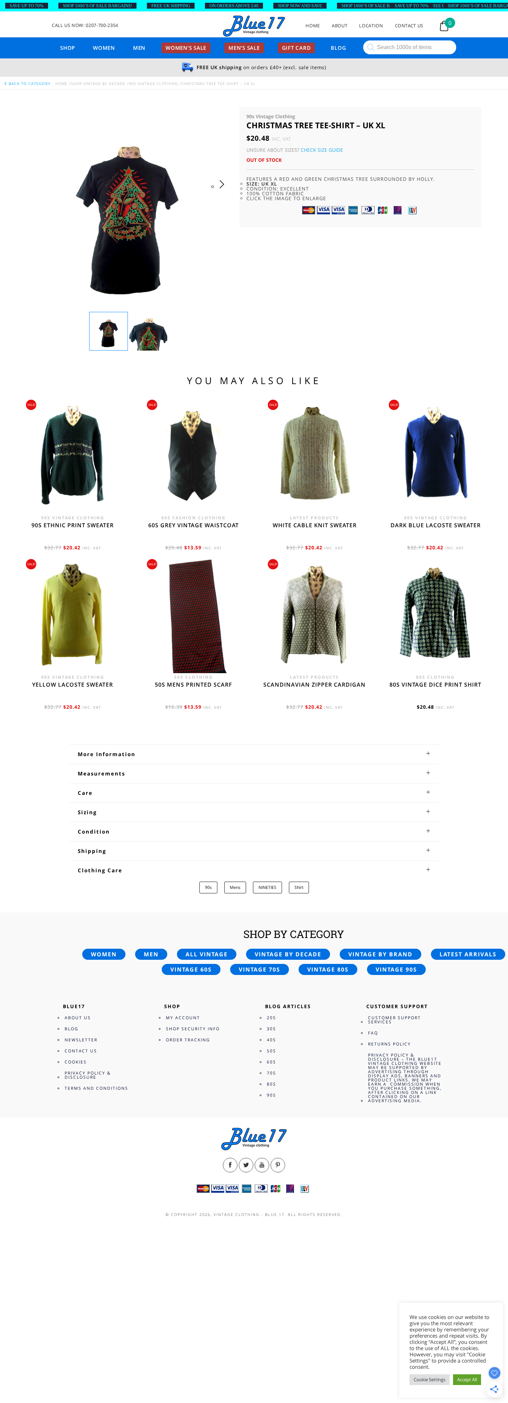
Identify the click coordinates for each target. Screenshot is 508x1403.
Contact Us (409, 26)
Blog (338, 47)
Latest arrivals (468, 954)
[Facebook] (230, 1165)
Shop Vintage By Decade (98, 83)
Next (224, 191)
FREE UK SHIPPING (170, 5)
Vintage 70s (259, 969)
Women (104, 47)
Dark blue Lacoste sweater (436, 525)
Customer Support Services (394, 1020)
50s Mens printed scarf (193, 684)
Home (312, 26)
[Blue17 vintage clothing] (254, 26)
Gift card (296, 47)
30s (271, 1029)
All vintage (207, 954)
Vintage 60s (191, 969)
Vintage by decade (288, 954)
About (339, 26)
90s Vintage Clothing (153, 83)
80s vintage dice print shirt (435, 684)
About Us (78, 1018)
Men (139, 47)
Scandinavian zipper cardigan (314, 684)
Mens (235, 887)
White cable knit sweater (315, 525)
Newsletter (81, 1040)
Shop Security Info (193, 1029)
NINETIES (267, 887)
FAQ (373, 1033)
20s (271, 1018)
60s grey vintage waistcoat (193, 525)
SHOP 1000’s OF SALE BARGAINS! (97, 5)
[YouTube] (262, 1165)
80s (271, 1084)
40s (271, 1040)
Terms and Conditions (96, 1088)
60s (271, 1062)
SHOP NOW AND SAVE (300, 5)
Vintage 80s (328, 969)
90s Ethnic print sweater (72, 525)
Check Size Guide (322, 150)
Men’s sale (244, 47)
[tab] (254, 754)
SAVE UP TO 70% (27, 5)
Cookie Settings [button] (429, 1379)
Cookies (76, 1062)
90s (208, 887)
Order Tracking (188, 1040)
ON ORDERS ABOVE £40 (233, 5)
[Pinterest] (278, 1165)
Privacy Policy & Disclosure (88, 1075)
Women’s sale (186, 47)
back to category (28, 83)
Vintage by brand (380, 954)
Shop (67, 47)
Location (371, 26)
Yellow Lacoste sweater (72, 684)
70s (271, 1073)
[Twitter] (246, 1165)
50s (271, 1051)
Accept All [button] (467, 1379)
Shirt (298, 887)
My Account (183, 1018)
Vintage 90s (396, 969)
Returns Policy (389, 1044)
